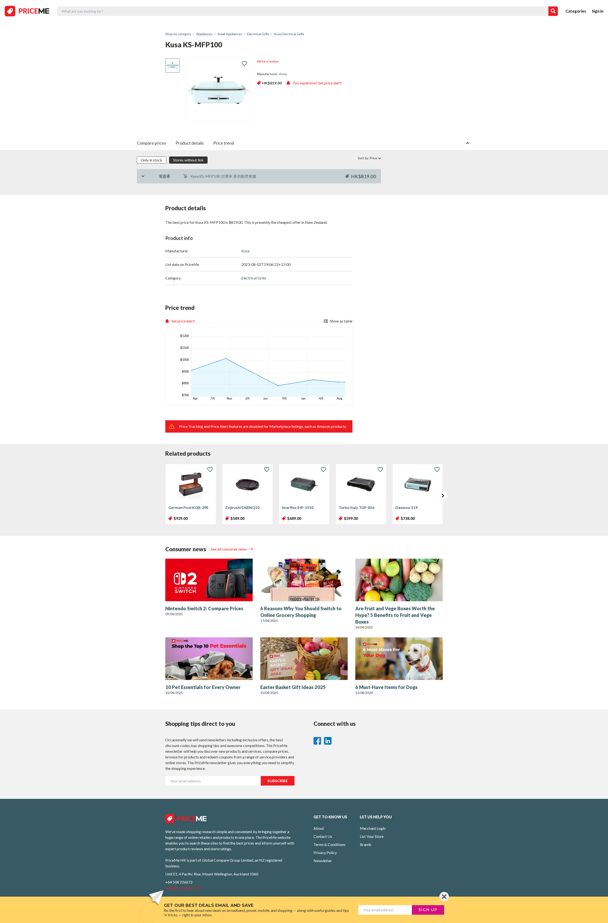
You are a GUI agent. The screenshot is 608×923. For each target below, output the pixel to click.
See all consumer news (229, 549)
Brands (365, 844)
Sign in (597, 11)
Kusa (283, 74)
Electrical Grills (253, 278)
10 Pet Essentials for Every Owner (203, 687)
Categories (575, 11)
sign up (427, 910)
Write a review (268, 61)
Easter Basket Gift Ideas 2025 (293, 687)
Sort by (367, 158)
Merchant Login (373, 828)
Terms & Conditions (330, 844)
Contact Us (323, 836)
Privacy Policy (325, 852)
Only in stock (151, 160)
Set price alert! (183, 321)
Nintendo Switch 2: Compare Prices (204, 608)
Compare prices (151, 143)
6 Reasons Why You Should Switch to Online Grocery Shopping (301, 612)
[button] (442, 495)
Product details (190, 143)
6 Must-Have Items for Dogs (386, 687)
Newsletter (323, 860)
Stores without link (188, 160)
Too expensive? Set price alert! (317, 83)
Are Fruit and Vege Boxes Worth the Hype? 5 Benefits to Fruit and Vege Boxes (395, 615)
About (319, 828)
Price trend (223, 143)
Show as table (341, 321)
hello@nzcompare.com (184, 887)
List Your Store (372, 836)
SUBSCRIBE (277, 780)
